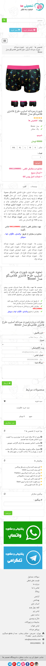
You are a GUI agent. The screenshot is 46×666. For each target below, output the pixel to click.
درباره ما (36, 584)
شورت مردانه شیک (29, 256)
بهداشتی (36, 600)
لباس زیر (29, 47)
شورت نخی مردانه (12, 247)
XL (20, 148)
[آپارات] (23, 664)
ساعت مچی (35, 615)
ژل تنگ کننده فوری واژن (32, 484)
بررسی (8, 513)
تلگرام (11, 234)
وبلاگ (37, 591)
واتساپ (18, 234)
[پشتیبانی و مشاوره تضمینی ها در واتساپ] (23, 532)
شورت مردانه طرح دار (28, 253)
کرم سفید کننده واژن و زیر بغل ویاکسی (27, 467)
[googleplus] (14, 664)
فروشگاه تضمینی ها (9, 657)
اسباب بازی (35, 604)
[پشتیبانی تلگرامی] (23, 557)
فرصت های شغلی (33, 580)
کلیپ (24, 186)
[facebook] (27, 664)
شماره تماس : (38, 355)
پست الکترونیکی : (37, 348)
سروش (23, 237)
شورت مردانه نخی (35, 250)
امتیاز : (41, 340)
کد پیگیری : (38, 500)
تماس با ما (35, 588)
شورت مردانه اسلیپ (24, 244)
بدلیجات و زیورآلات (32, 622)
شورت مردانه (19, 47)
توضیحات (34, 186)
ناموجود (38, 163)
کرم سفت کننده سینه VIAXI (31, 470)
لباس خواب (35, 626)
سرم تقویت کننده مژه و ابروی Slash (28, 481)
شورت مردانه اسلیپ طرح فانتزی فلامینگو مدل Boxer (24, 51)
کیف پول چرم (34, 607)
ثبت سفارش (9, 423)
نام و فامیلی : (38, 333)
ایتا (7, 234)
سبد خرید (14, 30)
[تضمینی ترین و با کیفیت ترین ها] (31, 7)
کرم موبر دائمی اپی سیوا (32, 478)
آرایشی (36, 596)
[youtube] (32, 664)
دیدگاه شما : (38, 363)
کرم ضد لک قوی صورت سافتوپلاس (28, 475)
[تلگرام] (10, 664)
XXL (13, 148)
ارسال (5, 383)
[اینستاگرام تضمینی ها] (36, 664)
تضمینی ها (38, 47)
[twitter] (19, 664)
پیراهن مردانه (34, 629)
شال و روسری (34, 618)
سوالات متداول (33, 577)
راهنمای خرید (28, 30)
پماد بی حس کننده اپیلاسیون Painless (27, 473)
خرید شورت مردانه (28, 247)
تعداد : (39, 153)
